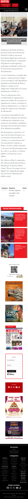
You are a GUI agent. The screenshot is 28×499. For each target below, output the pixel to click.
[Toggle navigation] (26, 9)
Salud (5, 477)
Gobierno (5, 459)
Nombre (9, 365)
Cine (14, 470)
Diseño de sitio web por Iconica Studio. (14, 497)
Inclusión (14, 461)
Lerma (23, 466)
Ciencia (14, 478)
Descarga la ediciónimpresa (5, 5)
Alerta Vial (23, 482)
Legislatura (5, 465)
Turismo (14, 480)
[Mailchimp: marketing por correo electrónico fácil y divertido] (10, 375)
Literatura (14, 468)
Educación (5, 475)
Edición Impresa (14, 451)
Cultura (14, 466)
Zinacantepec (23, 465)
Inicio (14, 449)
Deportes (23, 480)
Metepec (23, 463)
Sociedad (4, 190)
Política (5, 458)
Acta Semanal (14, 453)
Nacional (23, 475)
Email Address (11, 360)
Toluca (23, 461)
